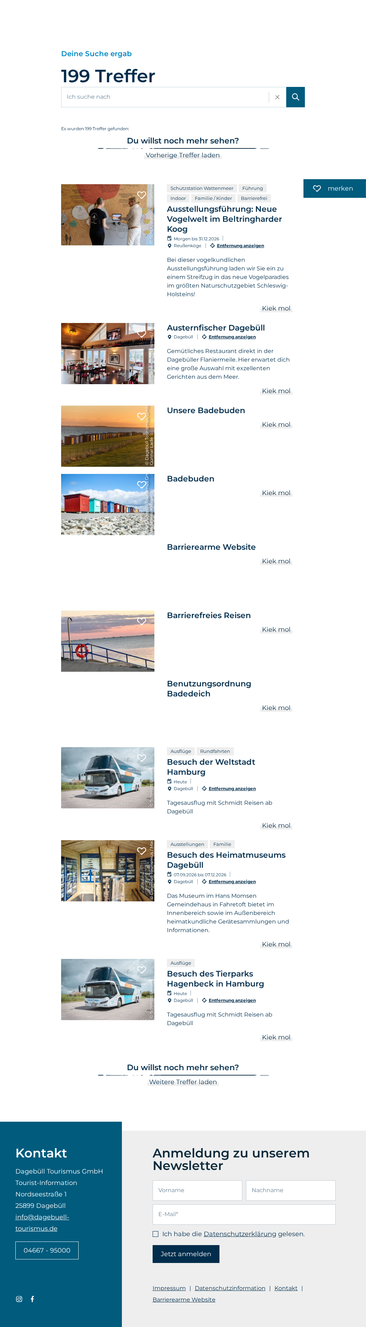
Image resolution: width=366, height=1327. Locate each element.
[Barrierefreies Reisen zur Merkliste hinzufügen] (141, 621)
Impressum (169, 1288)
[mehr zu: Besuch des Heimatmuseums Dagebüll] (183, 896)
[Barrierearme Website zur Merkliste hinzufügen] (141, 553)
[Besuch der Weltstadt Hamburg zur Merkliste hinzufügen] (141, 758)
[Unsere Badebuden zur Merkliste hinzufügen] (141, 416)
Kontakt (286, 1288)
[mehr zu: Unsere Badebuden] (183, 436)
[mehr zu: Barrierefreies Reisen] (183, 641)
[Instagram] (19, 1299)
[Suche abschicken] (295, 97)
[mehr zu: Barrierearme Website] (183, 572)
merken (328, 190)
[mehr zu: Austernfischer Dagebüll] (183, 360)
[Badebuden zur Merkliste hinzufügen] (141, 485)
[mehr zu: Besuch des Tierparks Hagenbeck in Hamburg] (183, 1002)
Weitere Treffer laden (183, 1082)
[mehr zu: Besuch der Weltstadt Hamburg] (183, 790)
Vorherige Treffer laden (183, 155)
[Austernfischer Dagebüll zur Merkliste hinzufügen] (141, 334)
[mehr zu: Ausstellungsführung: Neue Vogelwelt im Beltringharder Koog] (183, 250)
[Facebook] (32, 1299)
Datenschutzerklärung (240, 1234)
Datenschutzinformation (230, 1288)
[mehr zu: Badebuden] (183, 504)
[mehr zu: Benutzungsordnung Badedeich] (183, 709)
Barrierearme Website (184, 1299)
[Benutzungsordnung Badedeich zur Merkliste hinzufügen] (141, 689)
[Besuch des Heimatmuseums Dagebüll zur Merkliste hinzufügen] (141, 851)
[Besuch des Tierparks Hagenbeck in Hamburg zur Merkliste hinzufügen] (141, 970)
